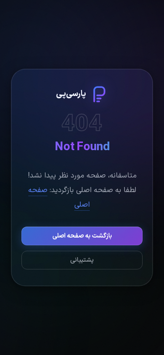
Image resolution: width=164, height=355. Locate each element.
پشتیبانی (82, 260)
